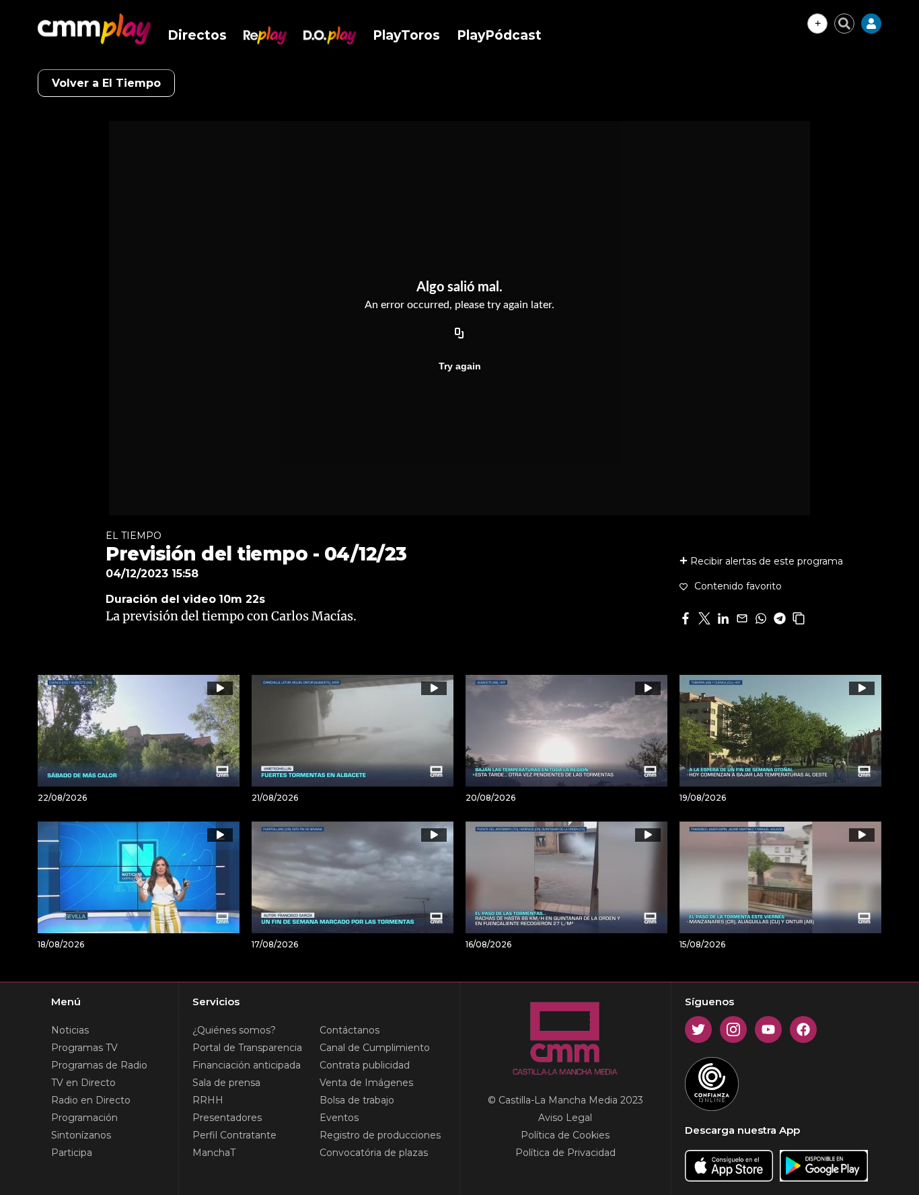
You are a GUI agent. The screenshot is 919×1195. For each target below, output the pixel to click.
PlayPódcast (499, 35)
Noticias (70, 1030)
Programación (84, 1118)
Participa (71, 1153)
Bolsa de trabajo (357, 1100)
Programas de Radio (99, 1065)
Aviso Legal (565, 1118)
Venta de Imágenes (366, 1083)
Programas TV (84, 1048)
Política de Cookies (565, 1135)
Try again (460, 366)
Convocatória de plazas (374, 1153)
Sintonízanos (81, 1135)
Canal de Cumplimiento (375, 1048)
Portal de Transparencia (247, 1048)
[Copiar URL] (459, 334)
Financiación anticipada (246, 1065)
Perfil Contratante (234, 1135)
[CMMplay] (94, 28)
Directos (197, 35)
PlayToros (406, 35)
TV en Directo (83, 1083)
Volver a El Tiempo (106, 83)
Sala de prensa (226, 1083)
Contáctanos (349, 1030)
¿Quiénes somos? (234, 1030)
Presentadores (227, 1118)
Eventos (339, 1118)
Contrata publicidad (365, 1065)
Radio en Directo (91, 1100)
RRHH (207, 1100)
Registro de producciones (380, 1135)
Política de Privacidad (565, 1153)
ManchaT (213, 1153)
